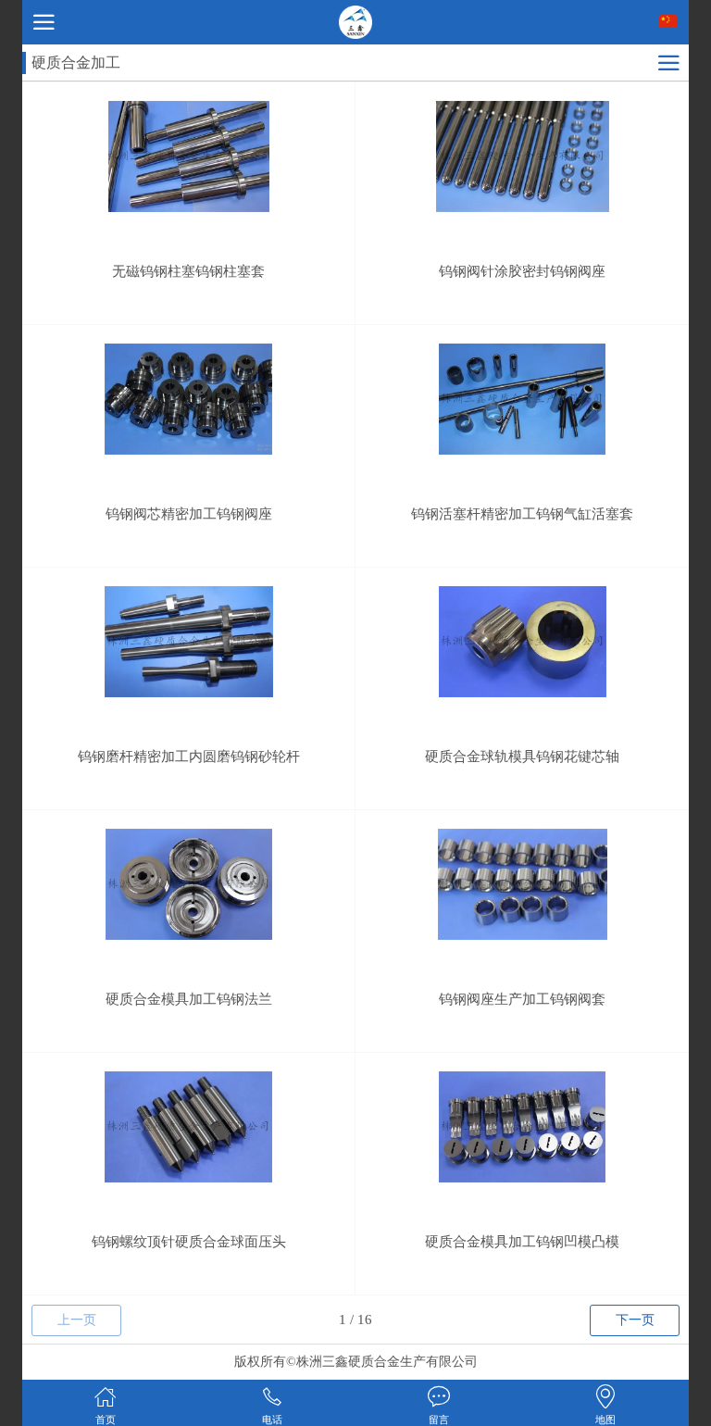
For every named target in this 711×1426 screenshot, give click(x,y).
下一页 (635, 1320)
